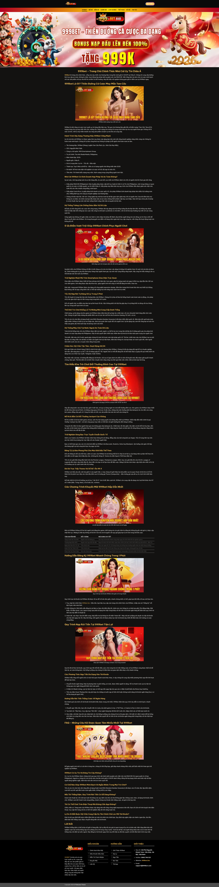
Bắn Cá (96, 10)
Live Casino (112, 10)
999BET (67, 857)
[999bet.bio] (73, 4)
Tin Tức (134, 10)
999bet (84, 10)
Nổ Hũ (91, 10)
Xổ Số (128, 10)
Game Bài (104, 10)
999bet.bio (86, 603)
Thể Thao (121, 10)
